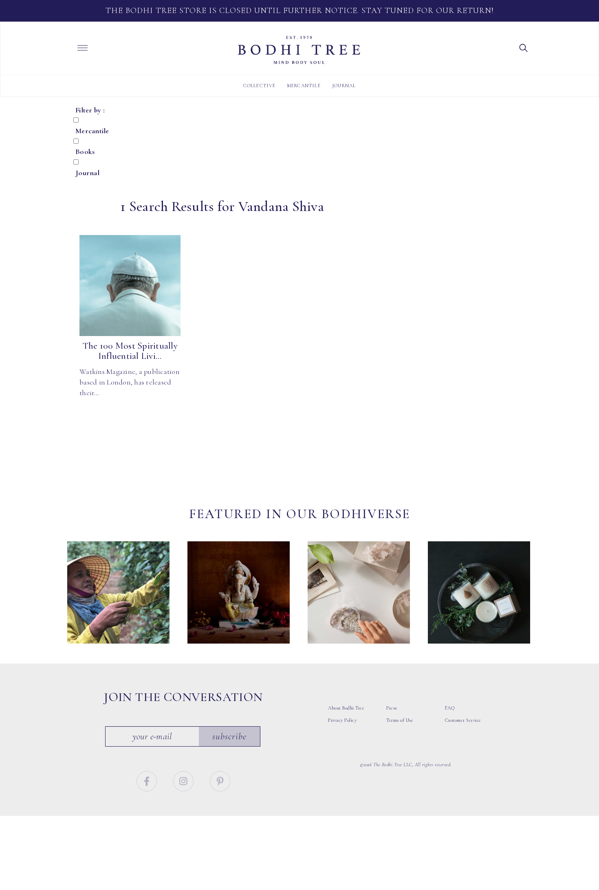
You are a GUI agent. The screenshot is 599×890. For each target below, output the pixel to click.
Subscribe (229, 736)
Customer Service (463, 720)
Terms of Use (399, 720)
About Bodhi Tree (346, 708)
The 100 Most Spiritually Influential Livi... (130, 351)
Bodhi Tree (299, 50)
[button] (523, 47)
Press (391, 708)
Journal (344, 85)
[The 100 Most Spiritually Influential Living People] (130, 285)
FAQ (450, 708)
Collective (259, 85)
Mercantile (304, 85)
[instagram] (184, 780)
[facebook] (148, 780)
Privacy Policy (342, 720)
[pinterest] (220, 780)
